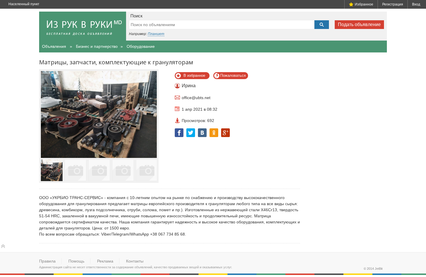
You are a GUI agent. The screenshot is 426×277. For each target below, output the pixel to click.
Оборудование (141, 46)
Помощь (76, 261)
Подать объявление (359, 24)
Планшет (156, 34)
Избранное (364, 4)
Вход (416, 4)
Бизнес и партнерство (97, 46)
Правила (47, 261)
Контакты (134, 261)
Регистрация (392, 4)
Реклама (105, 261)
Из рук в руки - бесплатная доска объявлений (82, 26)
